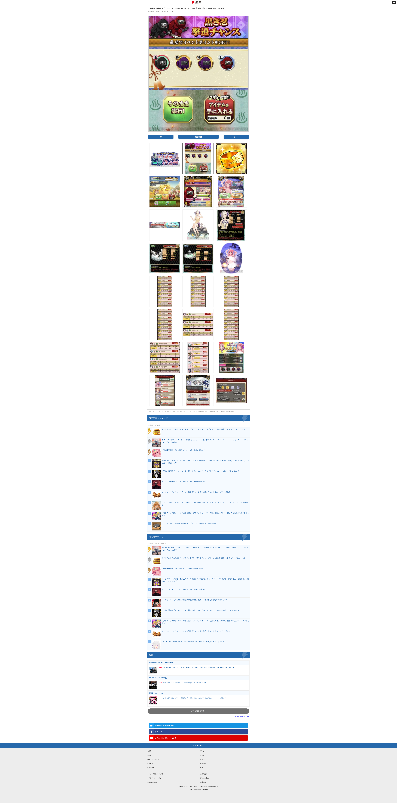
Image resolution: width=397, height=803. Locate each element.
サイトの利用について (155, 774)
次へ (235, 137)
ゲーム (202, 751)
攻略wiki (151, 767)
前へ (161, 137)
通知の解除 (203, 774)
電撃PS (202, 759)
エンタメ (151, 755)
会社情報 (203, 782)
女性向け (203, 763)
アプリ (162, 411)
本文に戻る (198, 137)
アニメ (202, 755)
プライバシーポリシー (155, 778)
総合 (149, 751)
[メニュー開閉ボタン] (394, 2)
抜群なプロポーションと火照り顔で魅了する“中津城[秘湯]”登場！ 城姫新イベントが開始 (195, 411)
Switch (150, 763)
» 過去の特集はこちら (242, 716)
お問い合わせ (152, 782)
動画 (201, 767)
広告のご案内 (204, 778)
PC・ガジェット (153, 759)
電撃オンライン (153, 411)
